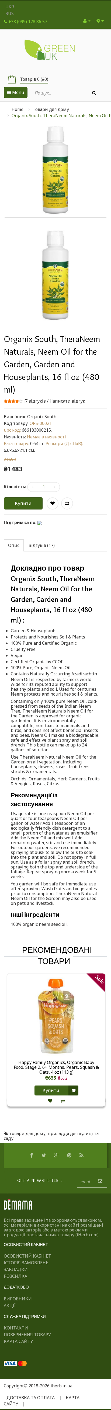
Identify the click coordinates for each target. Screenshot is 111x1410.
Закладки (16, 1269)
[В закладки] (50, 1101)
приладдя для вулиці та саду (51, 1135)
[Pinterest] (70, 1155)
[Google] (57, 1155)
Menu (17, 92)
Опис (13, 545)
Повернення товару (27, 1335)
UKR (9, 7)
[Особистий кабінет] (87, 21)
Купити (23, 503)
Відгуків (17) (42, 545)
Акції (10, 1305)
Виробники (18, 1299)
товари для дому (27, 1133)
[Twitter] (44, 1155)
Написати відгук (67, 401)
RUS (9, 13)
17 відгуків (34, 401)
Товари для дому (51, 109)
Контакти (16, 1328)
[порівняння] (62, 1101)
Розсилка (15, 1276)
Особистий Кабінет (27, 1256)
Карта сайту (18, 1341)
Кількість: (15, 487)
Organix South (41, 417)
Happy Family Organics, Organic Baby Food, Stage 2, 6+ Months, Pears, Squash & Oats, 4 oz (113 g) (56, 1067)
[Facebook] (32, 1155)
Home (17, 109)
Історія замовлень (26, 1263)
